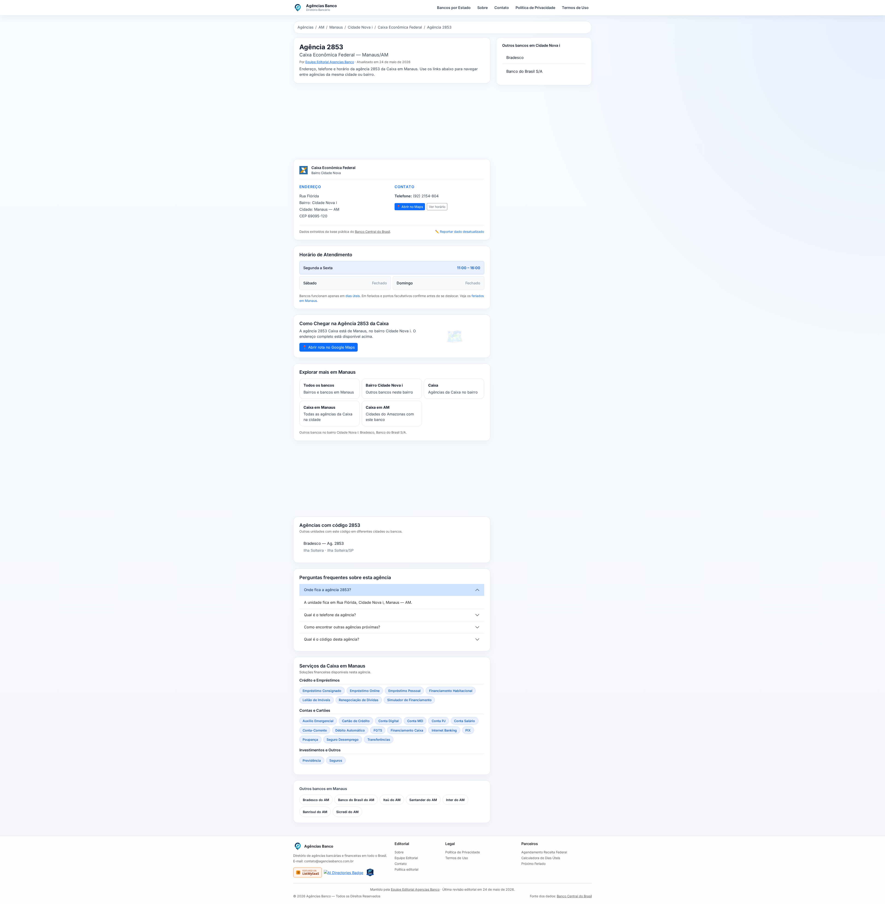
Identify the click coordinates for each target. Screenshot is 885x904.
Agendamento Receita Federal (544, 852)
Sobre (482, 7)
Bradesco (515, 57)
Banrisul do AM (315, 812)
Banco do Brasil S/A (524, 71)
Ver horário (437, 207)
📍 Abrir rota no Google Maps (328, 347)
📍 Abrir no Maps (410, 207)
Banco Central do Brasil (372, 231)
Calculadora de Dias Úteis (540, 858)
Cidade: (306, 209)
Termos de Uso (575, 7)
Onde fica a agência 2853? (327, 589)
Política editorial (406, 869)
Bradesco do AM (316, 800)
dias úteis (352, 296)
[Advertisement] (391, 121)
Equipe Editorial (406, 858)
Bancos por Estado (454, 7)
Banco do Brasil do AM (356, 800)
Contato (501, 7)
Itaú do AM (392, 800)
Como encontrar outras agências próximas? (342, 627)
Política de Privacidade (535, 7)
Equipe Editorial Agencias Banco (329, 62)
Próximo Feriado (533, 864)
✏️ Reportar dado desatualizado (459, 231)
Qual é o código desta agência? (331, 639)
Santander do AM (423, 800)
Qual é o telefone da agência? (330, 614)
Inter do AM (455, 800)
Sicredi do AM (347, 812)
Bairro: (305, 202)
